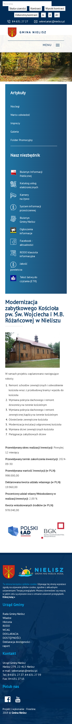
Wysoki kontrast (54, 8)
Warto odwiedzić (20, 114)
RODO (6, 625)
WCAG (6, 629)
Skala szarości (17, 8)
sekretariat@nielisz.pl (52, 21)
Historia (7, 622)
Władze (7, 618)
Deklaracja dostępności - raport (17, 644)
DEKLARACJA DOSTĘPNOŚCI (12, 636)
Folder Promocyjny (21, 140)
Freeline (30, 709)
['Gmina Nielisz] (27, 32)
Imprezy (15, 123)
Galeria (14, 131)
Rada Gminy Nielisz (14, 614)
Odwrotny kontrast (26, 15)
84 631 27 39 (33, 674)
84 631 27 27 (20, 21)
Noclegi (14, 106)
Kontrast (35, 8)
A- (44, 15)
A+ (57, 15)
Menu (47, 45)
